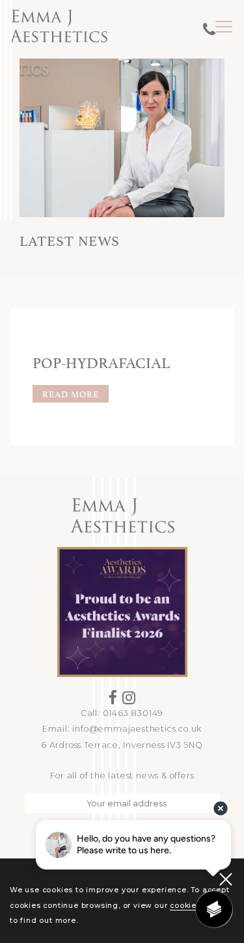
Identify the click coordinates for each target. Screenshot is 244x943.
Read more (70, 393)
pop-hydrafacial (101, 361)
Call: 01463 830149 (122, 713)
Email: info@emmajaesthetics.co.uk (122, 729)
